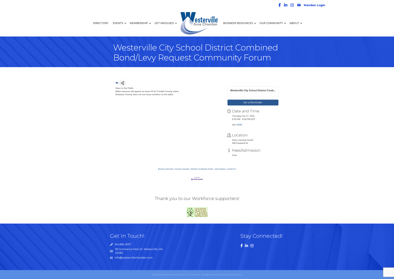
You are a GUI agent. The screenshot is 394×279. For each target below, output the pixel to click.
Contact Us (231, 169)
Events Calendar (182, 169)
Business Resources (238, 23)
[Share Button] (122, 82)
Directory (100, 23)
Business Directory (166, 169)
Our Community (271, 23)
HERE (239, 124)
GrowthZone (235, 274)
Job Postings (220, 169)
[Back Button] (117, 83)
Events (118, 23)
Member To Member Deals (202, 169)
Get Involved (164, 23)
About (294, 23)
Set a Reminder (252, 102)
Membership (139, 23)
